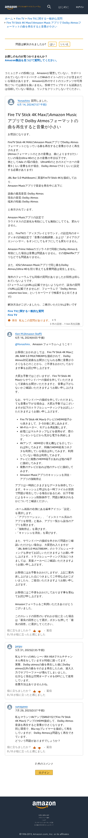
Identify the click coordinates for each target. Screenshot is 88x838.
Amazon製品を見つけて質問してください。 (31, 60)
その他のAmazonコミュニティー (44, 825)
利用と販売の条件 (44, 815)
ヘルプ (44, 820)
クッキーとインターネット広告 (44, 822)
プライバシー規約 (44, 817)
